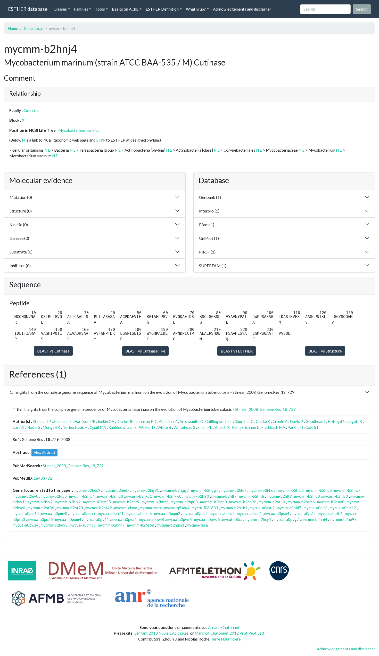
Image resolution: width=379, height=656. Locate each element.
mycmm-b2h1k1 (233, 507)
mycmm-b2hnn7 (111, 525)
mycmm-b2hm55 (97, 501)
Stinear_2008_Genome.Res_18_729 (265, 409)
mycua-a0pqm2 (167, 513)
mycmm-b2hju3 (110, 496)
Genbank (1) (210, 197)
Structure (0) (21, 210)
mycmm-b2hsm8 (330, 501)
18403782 (43, 478)
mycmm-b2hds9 (87, 490)
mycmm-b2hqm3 (170, 525)
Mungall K (51, 427)
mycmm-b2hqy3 (54, 525)
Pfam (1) (206, 224)
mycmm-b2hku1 (138, 496)
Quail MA (98, 427)
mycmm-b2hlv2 (40, 501)
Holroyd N (336, 421)
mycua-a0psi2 (304, 513)
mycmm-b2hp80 (184, 501)
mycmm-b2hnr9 (126, 501)
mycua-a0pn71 (110, 513)
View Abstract (44, 452)
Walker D (147, 427)
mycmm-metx (150, 507)
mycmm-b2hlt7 (224, 496)
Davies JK (125, 421)
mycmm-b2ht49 (98, 507)
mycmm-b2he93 (343, 519)
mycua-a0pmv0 (54, 513)
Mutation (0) (21, 197)
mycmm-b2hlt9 (279, 496)
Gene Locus (34, 28)
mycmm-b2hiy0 (25, 496)
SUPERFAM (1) (212, 265)
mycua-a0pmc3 (83, 525)
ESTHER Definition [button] (162, 9)
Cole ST (312, 427)
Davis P (296, 421)
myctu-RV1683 (205, 507)
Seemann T (62, 421)
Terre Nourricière (226, 639)
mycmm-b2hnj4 (314, 519)
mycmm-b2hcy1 (258, 519)
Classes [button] (60, 9)
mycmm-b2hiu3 (291, 490)
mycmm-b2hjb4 (82, 496)
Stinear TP (42, 421)
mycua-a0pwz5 (207, 519)
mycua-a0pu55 (40, 519)
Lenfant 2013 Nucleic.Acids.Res (161, 633)
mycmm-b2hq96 (242, 501)
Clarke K (263, 421)
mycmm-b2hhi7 (233, 490)
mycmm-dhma (125, 507)
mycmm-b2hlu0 (307, 496)
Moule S (33, 427)
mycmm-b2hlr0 (196, 496)
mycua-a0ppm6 (139, 513)
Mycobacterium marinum (79, 130)
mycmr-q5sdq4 (177, 507)
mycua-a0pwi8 (151, 519)
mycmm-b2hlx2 (68, 501)
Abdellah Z (168, 421)
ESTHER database (27, 9)
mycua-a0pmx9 (83, 513)
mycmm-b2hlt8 (251, 496)
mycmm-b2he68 (140, 525)
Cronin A (280, 421)
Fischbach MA (273, 427)
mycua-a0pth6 (330, 513)
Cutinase (31, 110)
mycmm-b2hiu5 (319, 490)
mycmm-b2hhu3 (262, 490)
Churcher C (243, 421)
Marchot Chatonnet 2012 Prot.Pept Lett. (230, 633)
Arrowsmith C (191, 421)
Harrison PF (84, 421)
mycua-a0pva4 (124, 519)
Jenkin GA (105, 421)
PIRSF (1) (207, 251)
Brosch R (222, 427)
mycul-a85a (232, 519)
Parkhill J (295, 427)
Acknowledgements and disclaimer (242, 9)
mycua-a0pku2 (262, 507)
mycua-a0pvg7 (286, 519)
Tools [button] (100, 9)
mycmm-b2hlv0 (335, 496)
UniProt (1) (209, 238)
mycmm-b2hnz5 (155, 501)
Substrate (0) (21, 251)
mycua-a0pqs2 (195, 513)
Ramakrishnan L (245, 427)
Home (13, 28)
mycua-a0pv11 (96, 519)
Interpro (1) (209, 210)
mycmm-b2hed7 (116, 490)
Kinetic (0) (19, 224)
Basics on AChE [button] (125, 9)
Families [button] (81, 9)
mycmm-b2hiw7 (347, 490)
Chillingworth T (218, 421)
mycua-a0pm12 (343, 507)
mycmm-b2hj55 (54, 496)
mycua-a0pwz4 (25, 525)
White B (164, 427)
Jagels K (355, 421)
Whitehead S (184, 427)
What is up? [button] (196, 9)
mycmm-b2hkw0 (168, 496)
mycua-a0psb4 (276, 513)
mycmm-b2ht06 (41, 507)
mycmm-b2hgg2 (175, 490)
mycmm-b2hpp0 (213, 501)
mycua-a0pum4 (68, 519)
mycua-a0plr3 (315, 507)
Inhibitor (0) (20, 265)
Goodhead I (315, 421)
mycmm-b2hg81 (145, 490)
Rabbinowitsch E (122, 427)
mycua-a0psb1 (249, 513)
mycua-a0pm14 (26, 513)
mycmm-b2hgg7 (204, 490)
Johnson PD (146, 421)
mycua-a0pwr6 (179, 519)
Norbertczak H (74, 427)
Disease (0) (19, 238)
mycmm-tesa (197, 525)
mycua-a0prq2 (222, 513)
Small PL (204, 427)
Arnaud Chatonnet (224, 627)
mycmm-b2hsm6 (301, 501)
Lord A (18, 427)
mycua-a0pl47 (289, 507)
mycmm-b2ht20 (69, 507)
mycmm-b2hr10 (272, 501)
